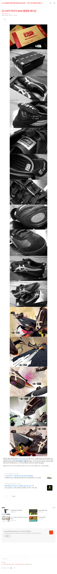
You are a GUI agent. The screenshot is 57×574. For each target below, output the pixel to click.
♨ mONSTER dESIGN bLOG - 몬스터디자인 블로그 (22, 3)
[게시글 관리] (9, 496)
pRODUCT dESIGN (5, 13)
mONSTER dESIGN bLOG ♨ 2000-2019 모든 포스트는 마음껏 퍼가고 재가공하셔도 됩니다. (22, 533)
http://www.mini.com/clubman (20, 460)
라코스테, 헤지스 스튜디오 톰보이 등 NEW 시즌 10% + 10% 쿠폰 (21, 487)
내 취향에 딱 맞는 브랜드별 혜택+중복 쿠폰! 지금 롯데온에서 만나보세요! (23, 477)
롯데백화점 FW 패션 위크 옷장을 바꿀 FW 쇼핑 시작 (19, 486)
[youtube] (11, 568)
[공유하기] (7, 496)
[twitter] (5, 568)
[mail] (14, 568)
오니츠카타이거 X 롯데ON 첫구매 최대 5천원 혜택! (19, 476)
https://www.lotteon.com (10, 473)
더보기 (53, 507)
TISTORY (3, 562)
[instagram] (8, 568)
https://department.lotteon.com (12, 483)
